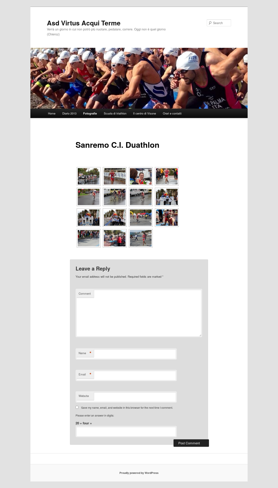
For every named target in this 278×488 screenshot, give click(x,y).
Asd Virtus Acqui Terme (84, 22)
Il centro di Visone (144, 113)
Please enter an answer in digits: (95, 415)
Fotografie (90, 113)
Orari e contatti (172, 113)
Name (85, 353)
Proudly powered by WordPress (139, 473)
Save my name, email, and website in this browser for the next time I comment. (127, 407)
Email (85, 374)
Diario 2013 (69, 113)
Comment (85, 293)
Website (84, 396)
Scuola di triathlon (115, 113)
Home (51, 113)
